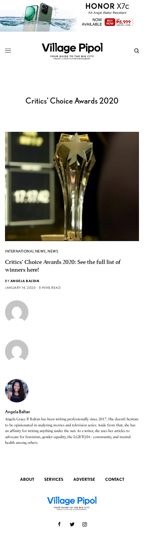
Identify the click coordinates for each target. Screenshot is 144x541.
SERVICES (53, 479)
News (53, 251)
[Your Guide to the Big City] (72, 50)
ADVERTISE (84, 479)
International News (25, 251)
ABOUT (27, 479)
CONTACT (114, 479)
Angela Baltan (25, 281)
